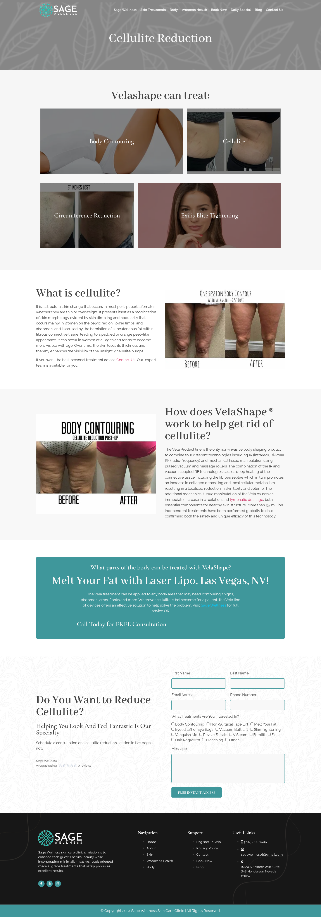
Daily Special (241, 10)
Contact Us (274, 10)
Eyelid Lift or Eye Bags (194, 729)
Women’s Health (194, 10)
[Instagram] (58, 884)
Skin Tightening (267, 729)
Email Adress (182, 695)
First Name (180, 673)
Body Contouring (189, 724)
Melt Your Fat (265, 724)
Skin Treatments (153, 10)
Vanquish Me (186, 735)
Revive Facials (215, 735)
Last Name (239, 673)
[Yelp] (50, 884)
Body (174, 10)
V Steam (240, 735)
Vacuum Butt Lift (233, 729)
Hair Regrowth (187, 740)
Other (234, 740)
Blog (258, 10)
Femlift (259, 735)
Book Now (219, 10)
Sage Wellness (125, 10)
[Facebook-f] (41, 884)
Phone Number (243, 695)
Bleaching (214, 740)
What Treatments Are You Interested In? (205, 717)
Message (179, 749)
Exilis (275, 735)
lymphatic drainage (246, 499)
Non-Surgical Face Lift (229, 724)
